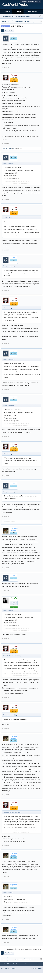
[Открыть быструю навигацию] (41, 22)
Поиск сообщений (8, 16)
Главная (7, 11)
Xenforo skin (14, 964)
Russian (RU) (5, 964)
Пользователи (32, 11)
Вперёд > (10, 30)
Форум (19, 11)
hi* (14, 148)
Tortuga (5, 521)
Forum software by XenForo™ (9, 968)
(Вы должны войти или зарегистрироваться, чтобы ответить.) (24, 949)
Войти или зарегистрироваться (31, 1)
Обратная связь (30, 964)
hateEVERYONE (7, 148)
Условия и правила (36, 968)
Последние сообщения (23, 16)
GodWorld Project (15, 4)
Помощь (39, 964)
